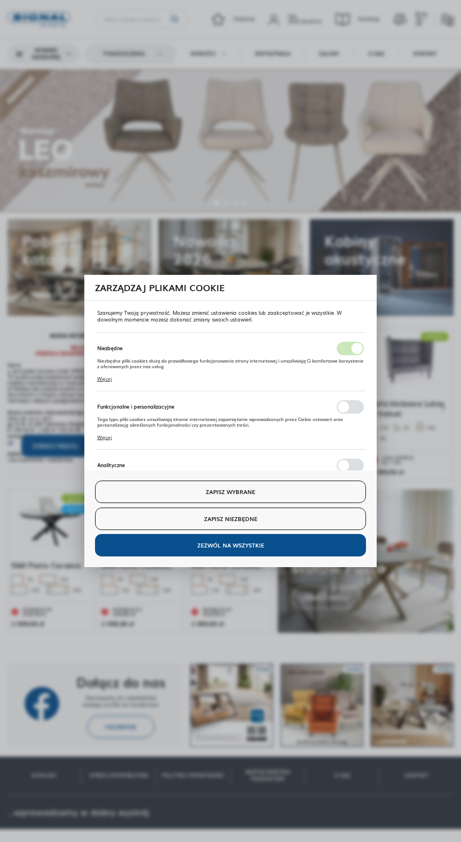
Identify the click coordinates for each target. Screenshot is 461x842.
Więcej (104, 378)
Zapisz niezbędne (230, 518)
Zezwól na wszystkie (230, 545)
